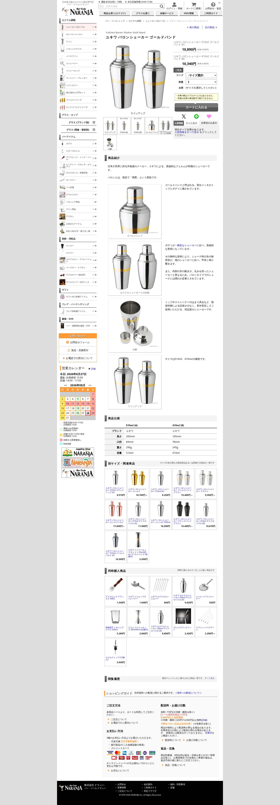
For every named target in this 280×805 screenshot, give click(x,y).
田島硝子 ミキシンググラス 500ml (115, 628)
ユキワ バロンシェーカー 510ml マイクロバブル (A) (137, 521)
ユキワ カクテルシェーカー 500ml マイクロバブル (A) (182, 597)
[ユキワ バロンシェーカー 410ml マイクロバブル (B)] (206, 508)
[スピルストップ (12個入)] (115, 647)
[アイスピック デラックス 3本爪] (115, 585)
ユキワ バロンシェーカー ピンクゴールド (115, 521)
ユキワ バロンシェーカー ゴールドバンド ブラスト (182, 490)
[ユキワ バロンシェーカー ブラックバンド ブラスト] (183, 508)
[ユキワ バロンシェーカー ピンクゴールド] (115, 508)
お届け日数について (196, 740)
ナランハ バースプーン (205, 628)
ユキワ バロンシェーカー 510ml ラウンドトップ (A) (115, 490)
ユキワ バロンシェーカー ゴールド (137, 490)
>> (89, 385)
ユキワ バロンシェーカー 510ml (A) (160, 490)
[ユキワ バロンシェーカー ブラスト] (206, 477)
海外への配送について (188, 692)
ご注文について (119, 719)
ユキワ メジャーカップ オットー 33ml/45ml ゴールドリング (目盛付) (138, 553)
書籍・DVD (67, 318)
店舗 (172, 788)
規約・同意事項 (177, 784)
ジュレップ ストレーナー (205, 597)
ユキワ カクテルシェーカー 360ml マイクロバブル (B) (160, 628)
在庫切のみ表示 (209, 123)
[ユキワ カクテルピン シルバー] (160, 585)
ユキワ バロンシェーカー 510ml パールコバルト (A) (115, 553)
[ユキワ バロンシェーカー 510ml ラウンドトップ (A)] (115, 477)
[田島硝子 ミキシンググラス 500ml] (115, 616)
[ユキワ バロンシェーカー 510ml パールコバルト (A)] (115, 539)
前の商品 (194, 27)
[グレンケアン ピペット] (183, 616)
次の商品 (210, 27)
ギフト (65, 289)
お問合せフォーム (80, 342)
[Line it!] (196, 118)
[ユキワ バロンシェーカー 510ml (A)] (160, 477)
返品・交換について (175, 765)
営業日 (208, 732)
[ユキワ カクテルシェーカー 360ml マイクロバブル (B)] (160, 616)
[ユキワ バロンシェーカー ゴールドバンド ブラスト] (183, 477)
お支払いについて (120, 770)
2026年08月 (78, 385)
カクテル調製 (69, 20)
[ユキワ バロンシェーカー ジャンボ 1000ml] (160, 508)
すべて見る (210, 678)
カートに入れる (196, 107)
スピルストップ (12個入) (115, 658)
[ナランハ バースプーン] (206, 616)
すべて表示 (191, 123)
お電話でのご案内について (124, 722)
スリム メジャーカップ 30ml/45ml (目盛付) (138, 628)
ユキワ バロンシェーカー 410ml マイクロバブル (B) (205, 521)
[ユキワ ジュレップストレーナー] (138, 585)
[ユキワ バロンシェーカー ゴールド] (138, 477)
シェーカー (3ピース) (155, 20)
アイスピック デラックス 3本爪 (115, 597)
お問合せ (121, 784)
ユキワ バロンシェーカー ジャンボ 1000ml (160, 521)
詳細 (93, 368)
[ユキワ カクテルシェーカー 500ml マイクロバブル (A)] (183, 585)
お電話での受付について (78, 358)
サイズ (179, 75)
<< (65, 385)
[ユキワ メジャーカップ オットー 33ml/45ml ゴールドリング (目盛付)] (138, 539)
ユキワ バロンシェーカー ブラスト (205, 490)
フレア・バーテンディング (75, 304)
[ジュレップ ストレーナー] (206, 585)
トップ (115, 20)
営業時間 (121, 788)
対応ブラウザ (150, 791)
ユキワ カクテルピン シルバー (160, 597)
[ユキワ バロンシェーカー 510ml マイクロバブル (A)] (138, 508)
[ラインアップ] (137, 108)
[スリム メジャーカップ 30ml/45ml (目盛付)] (138, 616)
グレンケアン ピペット (182, 628)
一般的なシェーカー (186, 245)
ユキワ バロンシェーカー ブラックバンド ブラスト (182, 521)
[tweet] (183, 118)
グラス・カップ (70, 114)
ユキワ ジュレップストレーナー (137, 597)
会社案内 (148, 784)
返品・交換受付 (79, 350)
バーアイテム (69, 136)
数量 (181, 81)
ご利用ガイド (150, 788)
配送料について (173, 740)
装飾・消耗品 (69, 238)
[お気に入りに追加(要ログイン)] (209, 118)
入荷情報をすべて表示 (187, 132)
